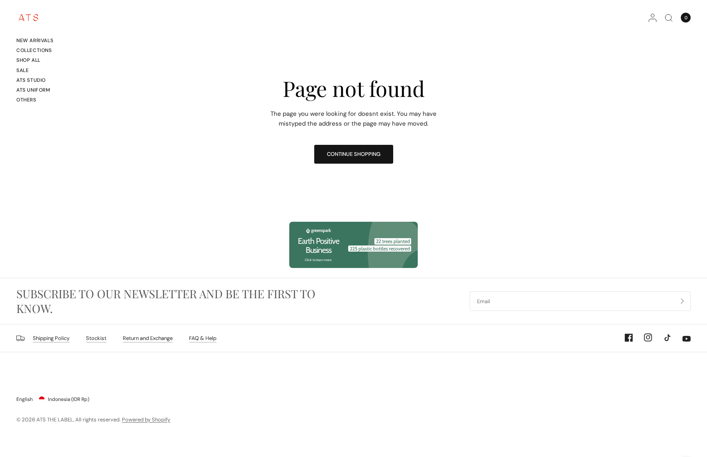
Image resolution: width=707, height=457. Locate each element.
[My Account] (652, 17)
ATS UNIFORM (33, 90)
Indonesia (68, 399)
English (24, 399)
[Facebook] (624, 338)
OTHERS (26, 100)
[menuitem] (34, 42)
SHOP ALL (28, 60)
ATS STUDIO (31, 80)
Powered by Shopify (146, 419)
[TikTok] (662, 338)
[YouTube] (682, 339)
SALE (22, 70)
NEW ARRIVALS (34, 40)
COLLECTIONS (34, 50)
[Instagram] (643, 338)
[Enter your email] (682, 301)
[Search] (669, 17)
